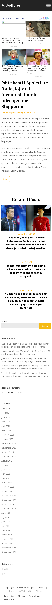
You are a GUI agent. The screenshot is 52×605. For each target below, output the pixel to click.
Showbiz (5, 569)
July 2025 (5, 465)
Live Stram (9, 599)
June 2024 (5, 521)
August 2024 (7, 513)
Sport (5, 179)
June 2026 (5, 417)
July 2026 (5, 413)
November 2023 (8, 552)
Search (4, 321)
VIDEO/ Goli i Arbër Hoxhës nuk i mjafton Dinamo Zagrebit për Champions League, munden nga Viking (24, 374)
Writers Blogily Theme (32, 591)
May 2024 (5, 526)
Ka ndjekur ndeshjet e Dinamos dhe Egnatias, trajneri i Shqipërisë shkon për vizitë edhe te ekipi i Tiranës (25, 345)
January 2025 (7, 491)
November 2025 (8, 447)
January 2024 (7, 543)
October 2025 (7, 452)
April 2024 (5, 530)
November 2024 (8, 500)
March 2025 (6, 482)
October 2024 (7, 504)
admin (7, 112)
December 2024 (8, 495)
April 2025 (5, 478)
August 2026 (7, 408)
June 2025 (5, 469)
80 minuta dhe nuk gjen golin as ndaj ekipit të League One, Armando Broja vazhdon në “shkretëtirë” (25, 367)
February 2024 (7, 539)
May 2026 (5, 421)
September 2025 (8, 456)
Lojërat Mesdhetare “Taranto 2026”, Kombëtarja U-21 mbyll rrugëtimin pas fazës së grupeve (25, 352)
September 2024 (8, 508)
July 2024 (5, 517)
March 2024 (6, 534)
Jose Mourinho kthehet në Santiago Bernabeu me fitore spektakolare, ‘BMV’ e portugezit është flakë (23, 360)
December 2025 (8, 443)
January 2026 (7, 439)
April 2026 (5, 426)
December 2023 (8, 547)
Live (6, 596)
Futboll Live (10, 5)
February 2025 (7, 487)
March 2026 (6, 430)
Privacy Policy (34, 596)
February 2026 (7, 434)
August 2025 (7, 460)
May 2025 (5, 473)
